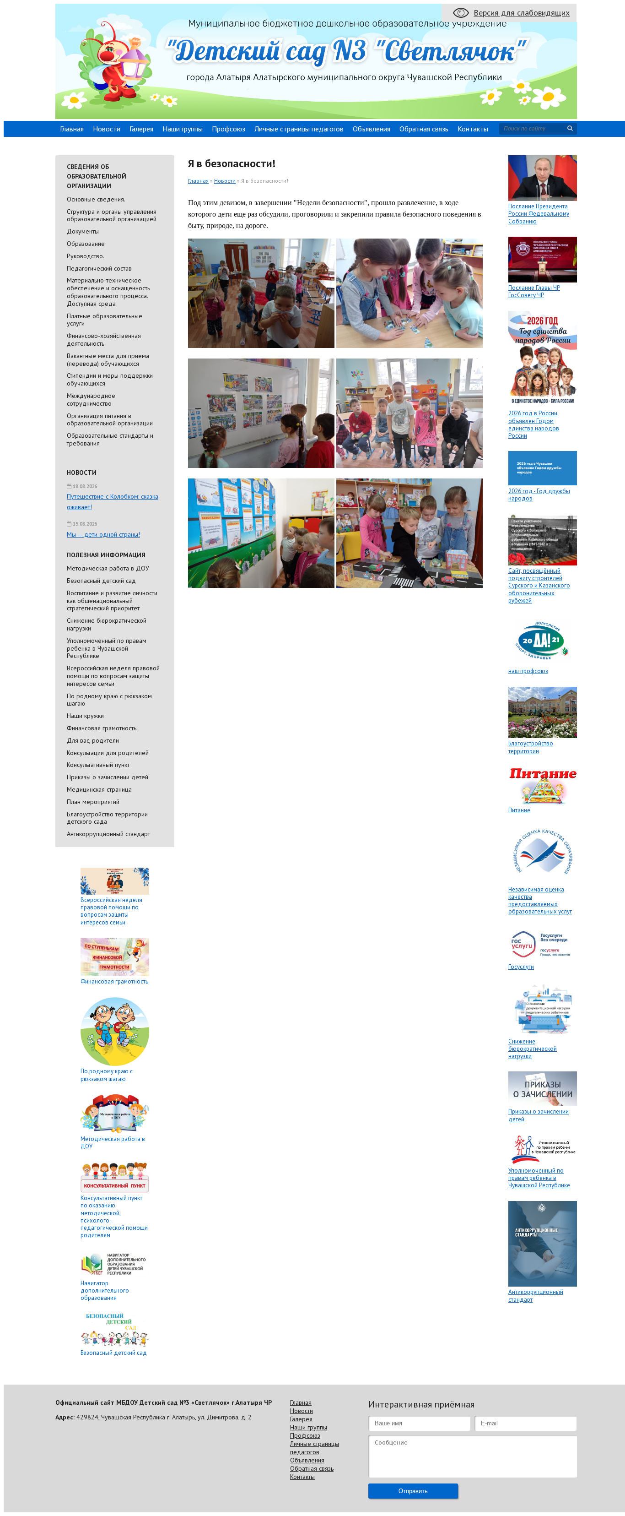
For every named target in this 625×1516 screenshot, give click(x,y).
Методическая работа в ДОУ (108, 568)
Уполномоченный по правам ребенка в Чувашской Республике (106, 648)
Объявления (371, 128)
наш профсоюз (528, 671)
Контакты (473, 128)
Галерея (141, 128)
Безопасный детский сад (101, 580)
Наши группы (182, 128)
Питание (519, 810)
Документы (83, 231)
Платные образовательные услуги (104, 320)
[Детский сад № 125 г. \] (316, 116)
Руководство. (85, 256)
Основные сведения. (96, 199)
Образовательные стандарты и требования (110, 439)
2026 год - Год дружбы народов (539, 494)
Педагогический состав (99, 268)
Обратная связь (423, 128)
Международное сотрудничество (91, 399)
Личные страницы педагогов (299, 128)
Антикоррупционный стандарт (108, 834)
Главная (72, 128)
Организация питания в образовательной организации (110, 420)
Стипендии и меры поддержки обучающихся (110, 379)
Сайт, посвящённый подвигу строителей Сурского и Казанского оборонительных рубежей (539, 585)
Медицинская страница (99, 789)
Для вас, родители (93, 740)
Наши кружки (85, 716)
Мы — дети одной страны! (103, 534)
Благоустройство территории (530, 747)
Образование (86, 243)
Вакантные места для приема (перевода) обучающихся (108, 360)
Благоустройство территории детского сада (107, 818)
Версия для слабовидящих (522, 12)
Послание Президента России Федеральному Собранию (538, 213)
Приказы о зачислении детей (107, 777)
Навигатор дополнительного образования (105, 1290)
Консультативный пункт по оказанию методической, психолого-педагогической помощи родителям (114, 1216)
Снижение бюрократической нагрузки (106, 624)
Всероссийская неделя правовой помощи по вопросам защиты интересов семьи (113, 676)
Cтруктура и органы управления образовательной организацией (111, 215)
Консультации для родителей (108, 753)
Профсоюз (228, 128)
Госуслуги (521, 967)
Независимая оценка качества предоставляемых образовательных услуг (540, 901)
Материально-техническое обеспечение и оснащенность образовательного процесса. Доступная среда (108, 291)
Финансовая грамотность (101, 728)
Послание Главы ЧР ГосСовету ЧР (534, 291)
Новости (106, 128)
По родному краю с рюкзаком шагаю (109, 700)
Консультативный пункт (98, 765)
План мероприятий (93, 802)
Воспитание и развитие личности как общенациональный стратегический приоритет (112, 601)
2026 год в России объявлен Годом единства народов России (533, 424)
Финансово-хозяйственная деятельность (104, 339)
